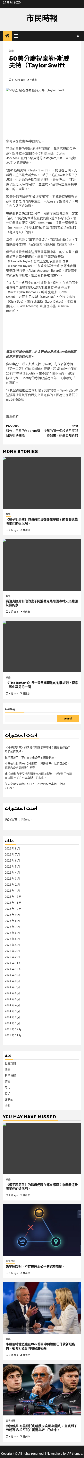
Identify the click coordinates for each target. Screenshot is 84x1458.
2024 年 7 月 (12, 987)
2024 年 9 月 (12, 975)
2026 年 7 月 (12, 854)
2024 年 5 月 (12, 999)
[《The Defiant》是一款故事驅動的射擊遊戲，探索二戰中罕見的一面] (42, 646)
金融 (7, 1105)
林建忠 (26, 530)
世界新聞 (10, 1063)
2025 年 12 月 (13, 896)
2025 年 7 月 (12, 926)
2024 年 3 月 (12, 1011)
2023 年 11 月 (13, 1035)
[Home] (7, 36)
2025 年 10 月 (13, 908)
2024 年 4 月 (12, 1005)
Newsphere (55, 1453)
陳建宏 (26, 611)
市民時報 (42, 18)
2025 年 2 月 (12, 957)
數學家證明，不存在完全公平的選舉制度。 (31, 757)
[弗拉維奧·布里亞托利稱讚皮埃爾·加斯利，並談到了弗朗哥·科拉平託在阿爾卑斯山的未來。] (42, 1389)
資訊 (7, 1093)
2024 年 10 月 (13, 969)
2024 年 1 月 (12, 1023)
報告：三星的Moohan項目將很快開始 (23, 430)
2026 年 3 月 (12, 878)
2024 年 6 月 (12, 993)
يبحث (10, 708)
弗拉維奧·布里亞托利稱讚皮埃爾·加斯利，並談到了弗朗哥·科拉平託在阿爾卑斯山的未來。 (41, 1428)
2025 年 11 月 (13, 902)
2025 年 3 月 (12, 951)
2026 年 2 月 (12, 884)
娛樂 (11, 51)
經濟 (7, 1081)
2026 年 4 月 (12, 872)
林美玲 (26, 1273)
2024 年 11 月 (13, 963)
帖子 (45, 175)
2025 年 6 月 (12, 932)
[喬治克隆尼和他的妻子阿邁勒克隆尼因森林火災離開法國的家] (42, 565)
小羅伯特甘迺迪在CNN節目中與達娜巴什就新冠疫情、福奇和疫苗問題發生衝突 (40, 1346)
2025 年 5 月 (12, 938)
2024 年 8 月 (12, 981)
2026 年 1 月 (12, 890)
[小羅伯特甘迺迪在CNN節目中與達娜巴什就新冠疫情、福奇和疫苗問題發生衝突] (42, 1308)
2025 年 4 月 (12, 944)
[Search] (78, 36)
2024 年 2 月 (12, 1017)
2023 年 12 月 (13, 1029)
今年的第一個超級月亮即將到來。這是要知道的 (61, 430)
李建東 (33, 80)
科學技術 (10, 1075)
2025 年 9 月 (12, 914)
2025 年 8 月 (12, 920)
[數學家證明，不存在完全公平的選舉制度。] (42, 1230)
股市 (7, 1087)
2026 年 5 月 (12, 866)
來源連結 (12, 416)
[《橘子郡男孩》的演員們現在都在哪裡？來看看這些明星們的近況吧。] (42, 483)
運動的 (9, 1099)
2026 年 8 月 (12, 848)
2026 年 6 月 (12, 860)
